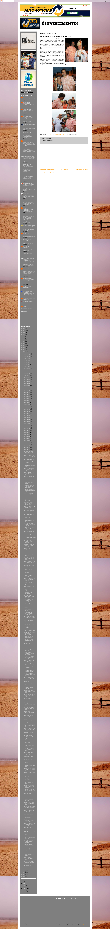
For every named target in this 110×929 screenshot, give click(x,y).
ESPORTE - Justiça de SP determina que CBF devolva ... (29, 482)
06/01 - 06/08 (27, 409)
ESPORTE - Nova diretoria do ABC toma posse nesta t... (29, 708)
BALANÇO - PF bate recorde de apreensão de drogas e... (29, 862)
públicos (24, 890)
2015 (24, 349)
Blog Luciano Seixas (27, 301)
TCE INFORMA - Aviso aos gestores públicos (29, 757)
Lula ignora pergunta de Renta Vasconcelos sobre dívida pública (28, 111)
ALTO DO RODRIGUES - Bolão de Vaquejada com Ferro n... (29, 579)
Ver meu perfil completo (26, 308)
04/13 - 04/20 (27, 423)
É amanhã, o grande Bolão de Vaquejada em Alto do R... (29, 520)
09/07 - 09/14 (27, 383)
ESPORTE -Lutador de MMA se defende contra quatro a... (29, 790)
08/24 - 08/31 (27, 387)
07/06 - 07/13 (27, 400)
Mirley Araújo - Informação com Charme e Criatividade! (28, 209)
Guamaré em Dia (27, 164)
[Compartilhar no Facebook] (74, 134)
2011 (24, 874)
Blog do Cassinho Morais (29, 225)
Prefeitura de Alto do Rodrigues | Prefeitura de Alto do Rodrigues (28, 216)
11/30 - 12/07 (27, 360)
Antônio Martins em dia (28, 141)
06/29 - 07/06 (27, 402)
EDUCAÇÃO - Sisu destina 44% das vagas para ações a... (29, 807)
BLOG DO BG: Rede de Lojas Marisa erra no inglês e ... (29, 588)
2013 (24, 871)
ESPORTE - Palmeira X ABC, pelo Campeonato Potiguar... (29, 626)
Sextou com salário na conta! (29, 98)
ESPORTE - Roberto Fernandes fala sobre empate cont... (29, 845)
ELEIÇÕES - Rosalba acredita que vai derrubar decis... (28, 503)
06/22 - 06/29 (27, 404)
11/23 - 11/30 (27, 362)
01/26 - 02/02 (27, 444)
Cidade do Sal (26, 233)
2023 (24, 334)
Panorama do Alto (27, 109)
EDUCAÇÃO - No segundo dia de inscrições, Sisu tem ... (29, 704)
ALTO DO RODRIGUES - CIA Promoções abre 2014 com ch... (29, 478)
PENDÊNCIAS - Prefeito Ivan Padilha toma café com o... (29, 761)
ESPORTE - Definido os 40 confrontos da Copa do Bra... (29, 490)
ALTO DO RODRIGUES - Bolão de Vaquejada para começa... (29, 812)
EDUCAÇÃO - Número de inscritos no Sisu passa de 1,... (29, 695)
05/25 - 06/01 (27, 411)
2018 (24, 343)
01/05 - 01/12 (27, 449)
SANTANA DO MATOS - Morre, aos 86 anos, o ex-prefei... (29, 545)
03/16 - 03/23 (27, 430)
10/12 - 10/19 (27, 373)
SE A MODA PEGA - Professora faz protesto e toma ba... (29, 550)
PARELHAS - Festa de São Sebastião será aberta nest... (29, 486)
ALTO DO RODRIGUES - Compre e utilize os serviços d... (29, 516)
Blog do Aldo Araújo (27, 278)
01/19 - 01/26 (27, 445)
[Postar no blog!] (71, 134)
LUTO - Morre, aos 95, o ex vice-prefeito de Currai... (29, 495)
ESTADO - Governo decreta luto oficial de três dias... (29, 596)
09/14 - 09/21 (27, 381)
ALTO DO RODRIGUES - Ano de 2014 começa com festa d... (29, 824)
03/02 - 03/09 (27, 434)
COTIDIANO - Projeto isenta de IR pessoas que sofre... (29, 717)
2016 (24, 347)
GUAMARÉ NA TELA (27, 132)
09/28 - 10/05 (27, 377)
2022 (24, 336)
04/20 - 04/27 (27, 421)
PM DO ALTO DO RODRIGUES (27, 287)
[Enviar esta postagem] (67, 134)
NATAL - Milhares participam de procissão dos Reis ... (29, 778)
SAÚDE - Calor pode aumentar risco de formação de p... (28, 452)
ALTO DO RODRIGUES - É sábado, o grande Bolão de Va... (29, 687)
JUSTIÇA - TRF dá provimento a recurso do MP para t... (29, 583)
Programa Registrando (28, 176)
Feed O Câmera (26, 149)
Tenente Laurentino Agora (29, 124)
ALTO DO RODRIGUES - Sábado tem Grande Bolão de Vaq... (29, 662)
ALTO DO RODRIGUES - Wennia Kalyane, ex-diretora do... (29, 473)
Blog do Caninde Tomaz (28, 156)
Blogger (82, 924)
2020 (24, 339)
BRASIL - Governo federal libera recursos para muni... (29, 683)
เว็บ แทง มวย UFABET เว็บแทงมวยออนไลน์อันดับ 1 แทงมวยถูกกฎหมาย (28, 203)
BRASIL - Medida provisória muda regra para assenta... (29, 712)
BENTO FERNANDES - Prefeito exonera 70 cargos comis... (29, 737)
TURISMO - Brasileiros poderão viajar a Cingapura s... (29, 575)
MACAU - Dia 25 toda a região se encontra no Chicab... (29, 745)
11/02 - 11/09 (27, 368)
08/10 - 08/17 (27, 390)
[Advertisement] (64, 156)
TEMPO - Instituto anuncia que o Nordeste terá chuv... (29, 782)
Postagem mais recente (47, 169)
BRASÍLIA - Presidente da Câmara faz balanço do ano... (29, 769)
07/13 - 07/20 (27, 398)
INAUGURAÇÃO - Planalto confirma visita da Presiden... (29, 528)
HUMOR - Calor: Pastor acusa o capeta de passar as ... (29, 799)
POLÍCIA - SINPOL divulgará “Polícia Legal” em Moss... (29, 700)
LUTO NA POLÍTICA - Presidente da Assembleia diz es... (29, 600)
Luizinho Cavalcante (27, 253)
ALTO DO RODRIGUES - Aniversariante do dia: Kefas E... (29, 562)
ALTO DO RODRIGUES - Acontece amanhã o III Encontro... (29, 456)
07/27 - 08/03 (27, 394)
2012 (24, 872)
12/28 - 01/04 (27, 353)
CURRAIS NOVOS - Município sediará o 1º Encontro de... (29, 613)
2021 (24, 338)
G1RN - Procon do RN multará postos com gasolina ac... (28, 640)
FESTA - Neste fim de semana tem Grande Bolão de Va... (29, 753)
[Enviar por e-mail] (70, 134)
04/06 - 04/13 (27, 425)
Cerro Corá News (27, 116)
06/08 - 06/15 (27, 408)
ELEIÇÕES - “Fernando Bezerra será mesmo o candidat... (29, 617)
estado (24, 886)
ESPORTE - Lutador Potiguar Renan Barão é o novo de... (29, 795)
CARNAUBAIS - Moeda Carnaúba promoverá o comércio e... (29, 741)
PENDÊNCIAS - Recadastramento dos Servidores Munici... (29, 670)
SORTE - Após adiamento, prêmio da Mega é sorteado (29, 571)
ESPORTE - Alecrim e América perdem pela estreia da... (29, 841)
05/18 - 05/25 (27, 413)
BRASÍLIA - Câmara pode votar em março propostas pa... (29, 592)
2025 (24, 330)
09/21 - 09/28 (27, 379)
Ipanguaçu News (27, 268)
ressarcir (24, 891)
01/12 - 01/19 (27, 447)
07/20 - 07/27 (27, 396)
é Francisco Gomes (27, 201)
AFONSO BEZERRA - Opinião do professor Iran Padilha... (29, 816)
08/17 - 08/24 (27, 389)
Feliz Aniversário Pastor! (28, 211)
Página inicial (65, 169)
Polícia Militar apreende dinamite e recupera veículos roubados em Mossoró (29, 151)
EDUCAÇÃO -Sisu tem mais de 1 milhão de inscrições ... (29, 786)
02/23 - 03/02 (27, 436)
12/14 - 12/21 (27, 356)
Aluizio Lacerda (26, 102)
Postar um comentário (48, 140)
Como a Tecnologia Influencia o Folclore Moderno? (27, 178)
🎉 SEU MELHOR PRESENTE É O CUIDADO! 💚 (28, 104)
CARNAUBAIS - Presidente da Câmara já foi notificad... (29, 605)
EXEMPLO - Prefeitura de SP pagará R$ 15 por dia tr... (29, 537)
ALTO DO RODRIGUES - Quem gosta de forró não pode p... (29, 499)
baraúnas (24, 883)
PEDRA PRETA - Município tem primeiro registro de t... (29, 837)
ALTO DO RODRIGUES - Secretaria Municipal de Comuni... (29, 461)
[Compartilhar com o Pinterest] (75, 134)
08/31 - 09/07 (27, 385)
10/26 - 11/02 (27, 370)
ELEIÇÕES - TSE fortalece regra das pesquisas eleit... (28, 828)
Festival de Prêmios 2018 (28, 243)
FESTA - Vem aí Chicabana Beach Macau (28, 858)
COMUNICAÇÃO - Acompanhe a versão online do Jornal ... (29, 867)
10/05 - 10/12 (27, 375)
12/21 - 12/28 (27, 354)
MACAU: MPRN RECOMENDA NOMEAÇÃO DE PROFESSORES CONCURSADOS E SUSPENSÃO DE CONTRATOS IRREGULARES (28, 169)
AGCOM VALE (26, 306)
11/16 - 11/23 (27, 364)
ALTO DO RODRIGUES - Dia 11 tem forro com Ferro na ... (29, 729)
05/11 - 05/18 (27, 415)
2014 (24, 351)
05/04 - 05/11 (27, 417)
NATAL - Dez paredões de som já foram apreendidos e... (29, 633)
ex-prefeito (25, 888)
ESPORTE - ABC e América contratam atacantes (28, 541)
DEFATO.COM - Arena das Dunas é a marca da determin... (29, 645)
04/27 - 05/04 (27, 419)
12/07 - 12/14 (27, 358)
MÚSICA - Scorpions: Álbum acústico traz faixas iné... (29, 622)
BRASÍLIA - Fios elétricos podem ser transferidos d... (29, 773)
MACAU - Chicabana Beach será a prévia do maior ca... (29, 674)
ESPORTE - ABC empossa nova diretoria (29, 630)
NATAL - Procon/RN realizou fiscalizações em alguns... (29, 554)
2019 (24, 341)
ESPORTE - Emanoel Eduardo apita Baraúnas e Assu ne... (29, 524)
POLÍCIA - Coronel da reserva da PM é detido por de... (29, 678)
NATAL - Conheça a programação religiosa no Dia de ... (29, 850)
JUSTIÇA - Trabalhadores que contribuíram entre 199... (29, 725)
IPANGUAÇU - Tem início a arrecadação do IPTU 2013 (29, 749)
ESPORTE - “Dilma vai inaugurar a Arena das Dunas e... (29, 558)
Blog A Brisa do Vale (27, 183)
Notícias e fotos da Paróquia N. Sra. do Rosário (27, 241)
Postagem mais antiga (81, 169)
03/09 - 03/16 (27, 432)
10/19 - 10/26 (27, 372)
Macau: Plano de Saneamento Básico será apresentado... (29, 653)
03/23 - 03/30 (27, 428)
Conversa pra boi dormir (28, 254)
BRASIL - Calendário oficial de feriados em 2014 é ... (29, 854)
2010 (24, 876)
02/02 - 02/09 (27, 442)
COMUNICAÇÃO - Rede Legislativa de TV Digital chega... (29, 765)
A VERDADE (26, 193)
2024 (24, 332)
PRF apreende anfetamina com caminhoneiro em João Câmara (28, 196)
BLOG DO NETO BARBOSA (26, 247)
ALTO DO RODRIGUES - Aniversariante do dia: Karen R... (29, 469)
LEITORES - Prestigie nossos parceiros (28, 637)
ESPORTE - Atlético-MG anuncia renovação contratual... (29, 567)
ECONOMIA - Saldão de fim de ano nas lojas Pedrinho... (29, 666)
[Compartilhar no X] (73, 134)
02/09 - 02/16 (27, 440)
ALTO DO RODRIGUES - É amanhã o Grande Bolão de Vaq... (29, 533)
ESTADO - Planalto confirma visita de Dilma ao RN (29, 609)
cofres (24, 885)
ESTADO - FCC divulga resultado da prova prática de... (29, 657)
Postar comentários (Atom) (50, 172)
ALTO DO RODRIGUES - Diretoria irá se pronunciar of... (29, 507)
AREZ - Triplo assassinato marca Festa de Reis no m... (29, 833)
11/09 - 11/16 (27, 366)
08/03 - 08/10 (27, 392)
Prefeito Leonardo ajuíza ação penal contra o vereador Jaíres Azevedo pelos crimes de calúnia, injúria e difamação (29, 272)
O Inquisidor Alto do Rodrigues (27, 292)
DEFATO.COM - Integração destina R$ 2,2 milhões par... (29, 820)
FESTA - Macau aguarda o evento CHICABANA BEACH (29, 721)
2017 (24, 345)
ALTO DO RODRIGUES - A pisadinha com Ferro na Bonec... (29, 465)
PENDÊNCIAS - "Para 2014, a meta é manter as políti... (29, 691)
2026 (24, 328)
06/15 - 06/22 (27, 406)
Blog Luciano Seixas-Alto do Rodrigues (29, 299)
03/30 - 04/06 (27, 427)
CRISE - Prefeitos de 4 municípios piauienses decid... (29, 803)
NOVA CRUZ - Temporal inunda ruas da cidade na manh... (29, 511)
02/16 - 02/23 (27, 438)
